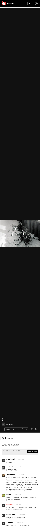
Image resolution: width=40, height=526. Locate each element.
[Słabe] (26, 429)
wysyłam (32, 451)
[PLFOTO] (8, 3)
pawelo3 (9, 424)
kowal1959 (10, 515)
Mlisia (8, 494)
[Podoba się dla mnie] (22, 429)
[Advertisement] (20, 28)
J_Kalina (9, 522)
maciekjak (10, 459)
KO (3, 516)
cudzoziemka (11, 467)
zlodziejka (10, 474)
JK (3, 523)
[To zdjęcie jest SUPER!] (18, 429)
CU (3, 468)
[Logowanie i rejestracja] (36, 4)
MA (3, 460)
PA (3, 424)
